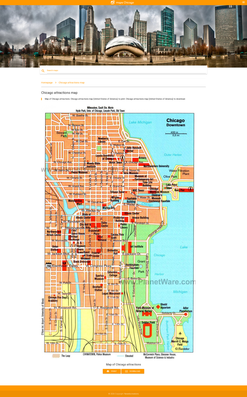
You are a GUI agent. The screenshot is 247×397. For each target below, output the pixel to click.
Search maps (52, 70)
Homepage (47, 82)
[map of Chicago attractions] (118, 358)
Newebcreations (131, 394)
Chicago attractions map (72, 82)
